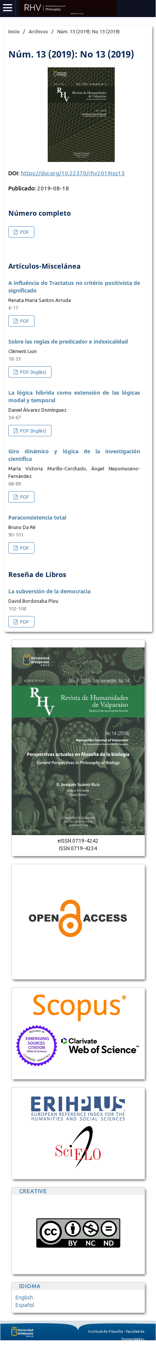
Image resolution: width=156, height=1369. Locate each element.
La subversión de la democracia (49, 591)
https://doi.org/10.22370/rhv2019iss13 (73, 173)
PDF (24, 232)
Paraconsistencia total (37, 517)
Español (25, 1305)
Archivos (38, 31)
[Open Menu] (7, 7)
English (24, 1297)
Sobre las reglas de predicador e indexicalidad (68, 341)
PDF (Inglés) (32, 372)
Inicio (14, 31)
